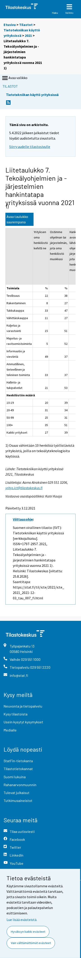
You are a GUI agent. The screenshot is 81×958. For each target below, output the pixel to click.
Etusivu (10, 24)
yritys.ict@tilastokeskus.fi (24, 488)
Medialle (10, 730)
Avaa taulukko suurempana (17, 219)
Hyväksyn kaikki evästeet (28, 932)
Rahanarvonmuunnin (20, 785)
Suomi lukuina (15, 777)
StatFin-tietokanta (18, 761)
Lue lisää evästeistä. (22, 919)
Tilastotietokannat (18, 768)
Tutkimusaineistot (18, 800)
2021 (28, 35)
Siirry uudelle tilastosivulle (29, 146)
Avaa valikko (18, 77)
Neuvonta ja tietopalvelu (23, 706)
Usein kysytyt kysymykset (23, 722)
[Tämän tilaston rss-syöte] (8, 104)
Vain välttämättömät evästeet (31, 943)
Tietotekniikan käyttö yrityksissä (32, 94)
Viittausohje (23, 519)
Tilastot (26, 24)
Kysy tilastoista (15, 714)
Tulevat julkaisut (16, 792)
